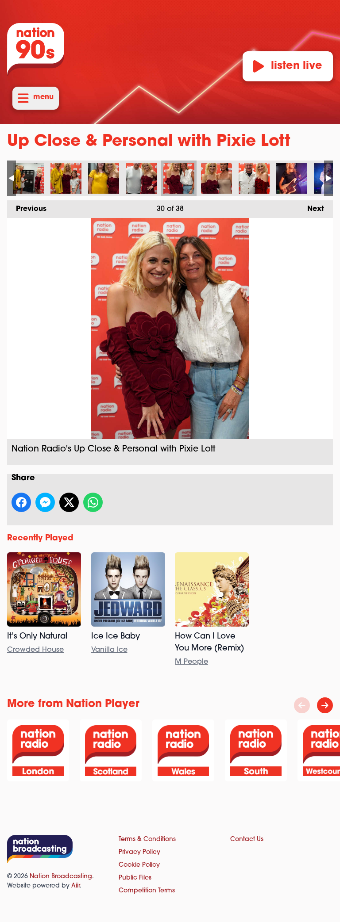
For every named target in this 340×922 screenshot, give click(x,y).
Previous (26, 209)
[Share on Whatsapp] (93, 502)
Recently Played (40, 539)
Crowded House (35, 650)
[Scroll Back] (302, 705)
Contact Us (246, 839)
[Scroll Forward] (325, 705)
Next (311, 209)
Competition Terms (147, 891)
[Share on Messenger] (45, 502)
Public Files (135, 878)
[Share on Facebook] (21, 502)
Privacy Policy (139, 852)
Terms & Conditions (147, 839)
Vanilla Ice (109, 650)
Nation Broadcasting (61, 876)
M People (191, 662)
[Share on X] (69, 502)
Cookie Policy (139, 865)
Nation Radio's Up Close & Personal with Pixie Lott (28, 178)
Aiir (75, 886)
